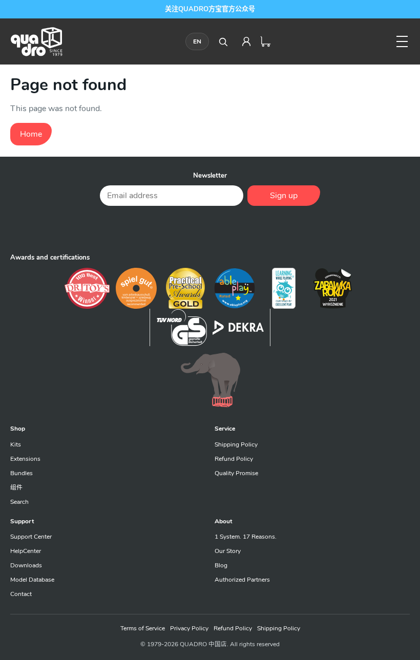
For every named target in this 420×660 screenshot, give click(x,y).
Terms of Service (142, 628)
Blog (221, 565)
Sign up (284, 195)
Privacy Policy (189, 628)
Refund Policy (234, 459)
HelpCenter (25, 551)
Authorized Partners (242, 580)
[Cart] (265, 41)
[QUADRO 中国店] (36, 41)
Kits (15, 444)
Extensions (25, 459)
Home (31, 134)
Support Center (31, 537)
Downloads (26, 565)
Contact (21, 594)
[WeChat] (210, 228)
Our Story (228, 551)
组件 (16, 487)
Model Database (32, 580)
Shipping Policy (236, 444)
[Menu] (402, 41)
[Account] (246, 41)
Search (19, 502)
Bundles (21, 473)
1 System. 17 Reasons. (246, 537)
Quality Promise (236, 473)
